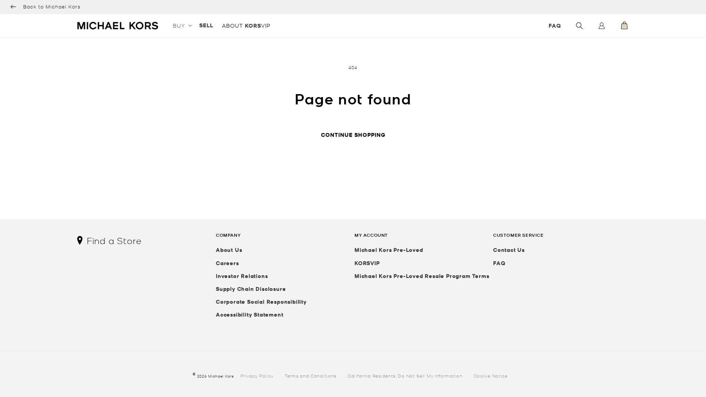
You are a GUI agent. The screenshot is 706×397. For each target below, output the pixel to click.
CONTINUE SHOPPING (353, 134)
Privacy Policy (257, 375)
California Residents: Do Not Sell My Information (405, 375)
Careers (227, 263)
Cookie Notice (491, 375)
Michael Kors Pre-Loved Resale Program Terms (421, 275)
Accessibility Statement (249, 314)
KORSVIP (367, 263)
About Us (229, 249)
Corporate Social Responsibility (261, 301)
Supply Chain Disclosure (251, 288)
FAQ (555, 25)
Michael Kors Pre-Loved (388, 249)
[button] (181, 25)
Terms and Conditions (310, 375)
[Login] (601, 27)
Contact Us (509, 249)
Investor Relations (242, 275)
